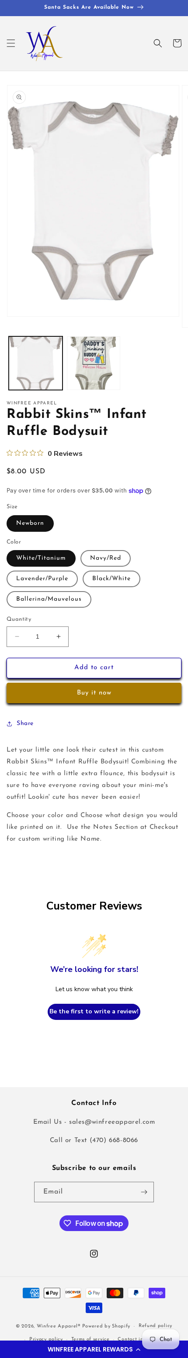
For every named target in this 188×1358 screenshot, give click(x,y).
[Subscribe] (143, 1192)
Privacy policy (46, 1339)
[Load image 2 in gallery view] (94, 363)
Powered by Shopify (106, 1326)
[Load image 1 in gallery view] (36, 363)
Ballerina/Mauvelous (49, 599)
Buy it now (94, 693)
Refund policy (155, 1326)
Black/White (111, 578)
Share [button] (25, 723)
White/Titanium (41, 558)
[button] (94, 1349)
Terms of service (90, 1339)
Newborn (30, 523)
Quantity (19, 619)
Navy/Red (105, 558)
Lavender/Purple (42, 578)
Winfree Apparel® (59, 1326)
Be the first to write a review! (94, 1011)
